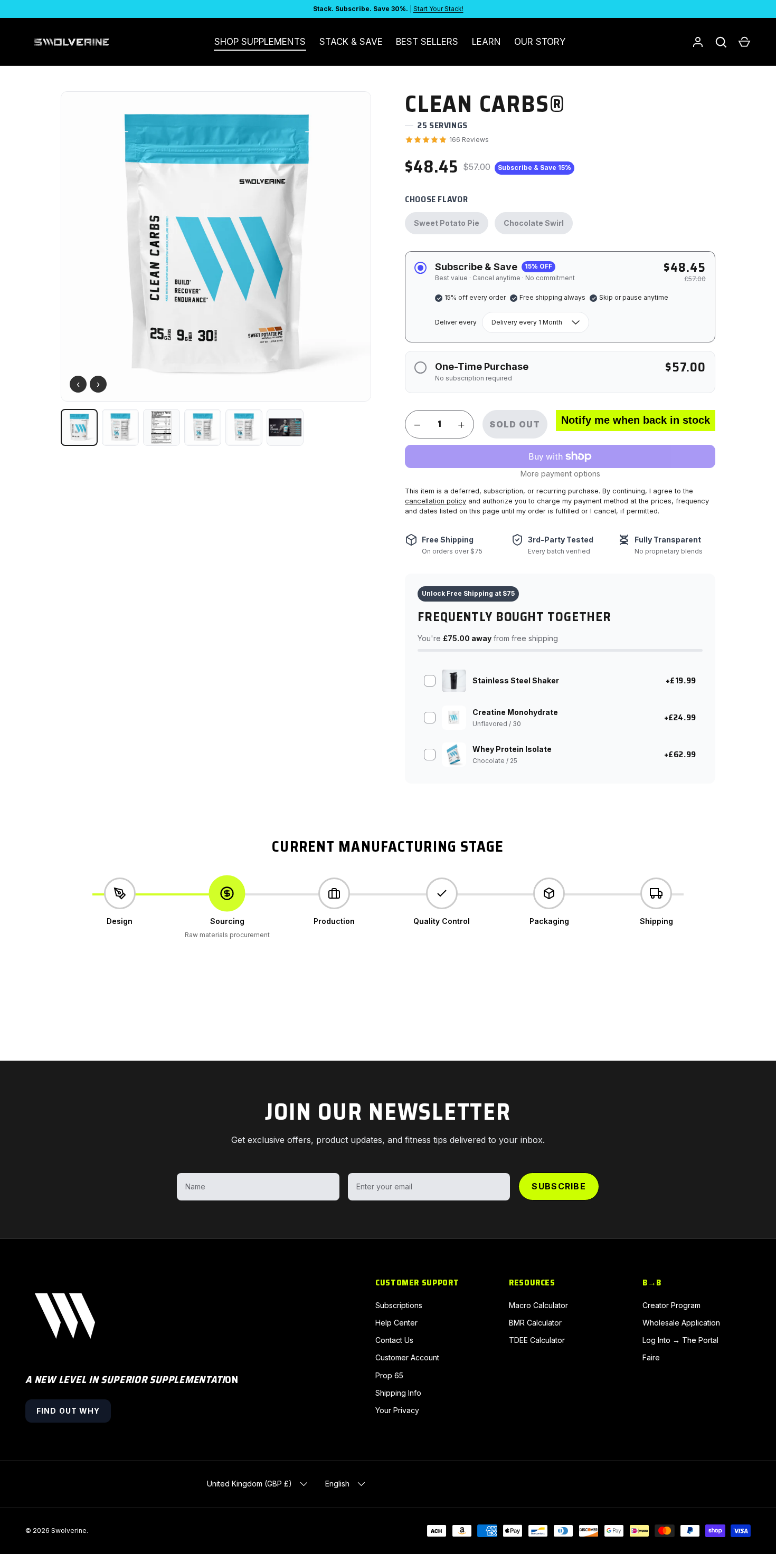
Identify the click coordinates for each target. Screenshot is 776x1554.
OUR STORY (539, 41)
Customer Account (407, 1357)
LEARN (486, 41)
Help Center (396, 1322)
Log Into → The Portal (680, 1340)
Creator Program (671, 1305)
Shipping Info (398, 1392)
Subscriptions (398, 1305)
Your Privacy (397, 1410)
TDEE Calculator (537, 1340)
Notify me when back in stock (635, 420)
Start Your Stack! (438, 9)
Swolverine (69, 1530)
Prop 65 (389, 1375)
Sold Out (514, 424)
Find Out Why (68, 1410)
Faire (651, 1357)
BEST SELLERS (427, 41)
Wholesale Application (681, 1322)
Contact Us (394, 1340)
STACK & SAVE (351, 41)
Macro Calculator (538, 1305)
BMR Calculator (535, 1322)
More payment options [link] (560, 473)
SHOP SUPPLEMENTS (260, 41)
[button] (744, 42)
